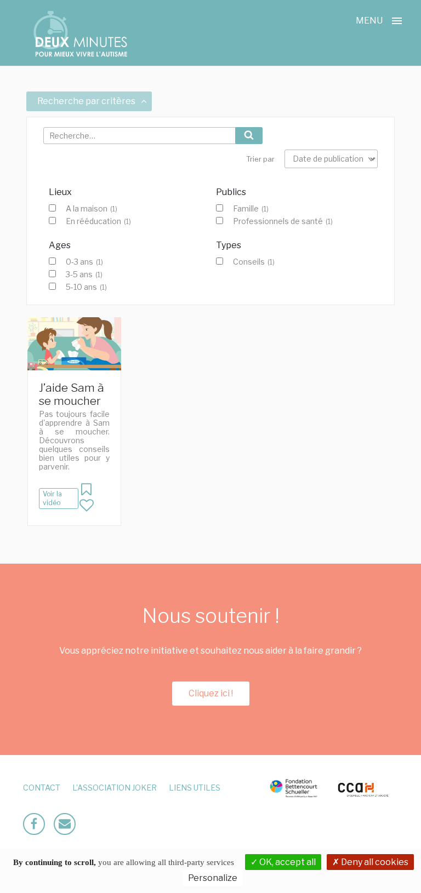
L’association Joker (114, 787)
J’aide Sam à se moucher (71, 394)
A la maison (91, 208)
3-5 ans (84, 274)
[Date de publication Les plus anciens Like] (331, 159)
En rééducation (98, 221)
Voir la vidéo (52, 498)
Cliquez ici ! (211, 693)
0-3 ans (84, 261)
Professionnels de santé (283, 221)
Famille (251, 208)
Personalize (212, 878)
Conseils (254, 261)
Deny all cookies (373, 862)
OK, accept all (287, 862)
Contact (41, 787)
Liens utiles (194, 787)
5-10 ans (86, 287)
